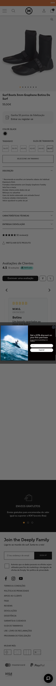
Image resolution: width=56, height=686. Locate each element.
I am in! (41, 350)
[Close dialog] (53, 327)
